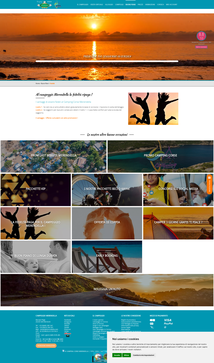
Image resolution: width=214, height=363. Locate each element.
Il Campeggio (82, 5)
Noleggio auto (98, 327)
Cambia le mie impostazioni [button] (143, 355)
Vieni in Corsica (98, 324)
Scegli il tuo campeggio (101, 326)
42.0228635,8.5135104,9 (49, 331)
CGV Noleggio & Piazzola (129, 324)
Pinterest (67, 329)
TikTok (66, 331)
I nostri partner (98, 320)
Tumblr (66, 327)
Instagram (67, 322)
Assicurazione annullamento (131, 322)
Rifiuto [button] (126, 355)
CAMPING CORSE (73, 351)
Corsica (160, 5)
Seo (102, 351)
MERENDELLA (83, 351)
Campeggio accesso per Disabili (104, 331)
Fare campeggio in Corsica (102, 329)
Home (38, 83)
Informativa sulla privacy (130, 326)
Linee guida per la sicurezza (131, 331)
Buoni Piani (131, 5)
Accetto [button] (117, 355)
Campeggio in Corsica (100, 322)
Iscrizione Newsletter (46, 346)
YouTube (67, 324)
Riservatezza (125, 329)
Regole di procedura (128, 320)
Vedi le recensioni (201, 47)
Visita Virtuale (97, 5)
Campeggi (119, 5)
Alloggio (109, 5)
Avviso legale (126, 327)
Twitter (66, 326)
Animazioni (150, 5)
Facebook (67, 320)
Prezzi (140, 5)
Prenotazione (210, 186)
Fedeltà (52, 83)
